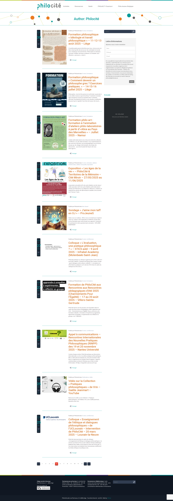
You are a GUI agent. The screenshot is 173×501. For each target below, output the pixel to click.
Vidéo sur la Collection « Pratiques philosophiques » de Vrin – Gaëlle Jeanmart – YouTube (84, 387)
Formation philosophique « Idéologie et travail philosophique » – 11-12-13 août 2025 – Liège (84, 39)
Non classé (85, 206)
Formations (90, 30)
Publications (85, 377)
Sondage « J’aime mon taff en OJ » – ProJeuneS (84, 212)
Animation (89, 163)
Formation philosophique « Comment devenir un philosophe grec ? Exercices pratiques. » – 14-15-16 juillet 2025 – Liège (85, 83)
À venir (84, 30)
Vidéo (91, 377)
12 (81, 463)
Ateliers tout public (82, 164)
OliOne (109, 498)
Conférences (90, 239)
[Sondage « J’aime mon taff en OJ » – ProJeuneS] (54, 229)
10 (74, 463)
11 (78, 463)
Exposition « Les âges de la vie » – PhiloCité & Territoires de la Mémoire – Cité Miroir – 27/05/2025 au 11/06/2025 (85, 174)
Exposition (90, 164)
